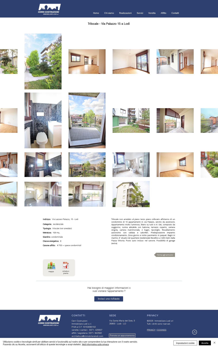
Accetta (204, 342)
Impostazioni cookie (185, 342)
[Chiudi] (214, 343)
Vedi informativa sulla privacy (95, 344)
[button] (108, 298)
